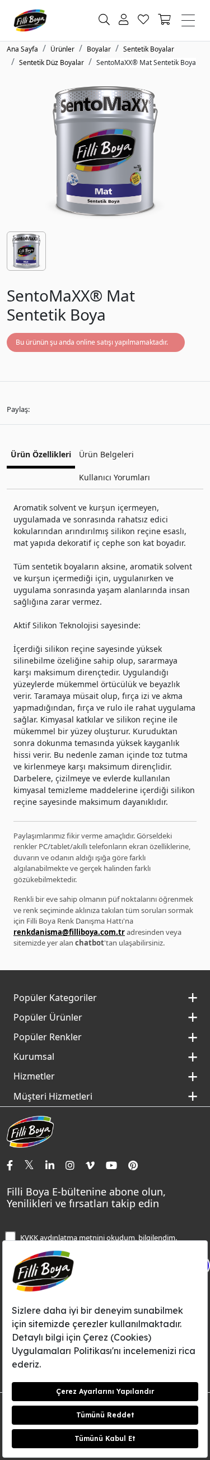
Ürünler (62, 49)
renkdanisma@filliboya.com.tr (69, 932)
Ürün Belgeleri (106, 454)
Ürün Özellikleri (41, 454)
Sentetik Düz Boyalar (51, 62)
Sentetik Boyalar (148, 49)
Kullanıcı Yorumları (114, 477)
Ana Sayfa (22, 49)
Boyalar (99, 49)
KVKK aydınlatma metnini (62, 1237)
